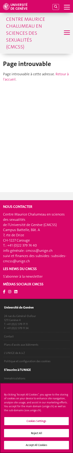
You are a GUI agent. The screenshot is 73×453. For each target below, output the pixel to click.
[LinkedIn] (15, 291)
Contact (9, 336)
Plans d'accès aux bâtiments (21, 344)
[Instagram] (9, 291)
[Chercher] (56, 7)
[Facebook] (4, 291)
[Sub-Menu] (66, 33)
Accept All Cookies (36, 445)
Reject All (36, 433)
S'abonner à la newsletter (23, 276)
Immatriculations (14, 378)
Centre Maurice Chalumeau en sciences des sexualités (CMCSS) (25, 33)
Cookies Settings (36, 421)
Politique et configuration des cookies (27, 361)
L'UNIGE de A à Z (14, 353)
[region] (36, 418)
